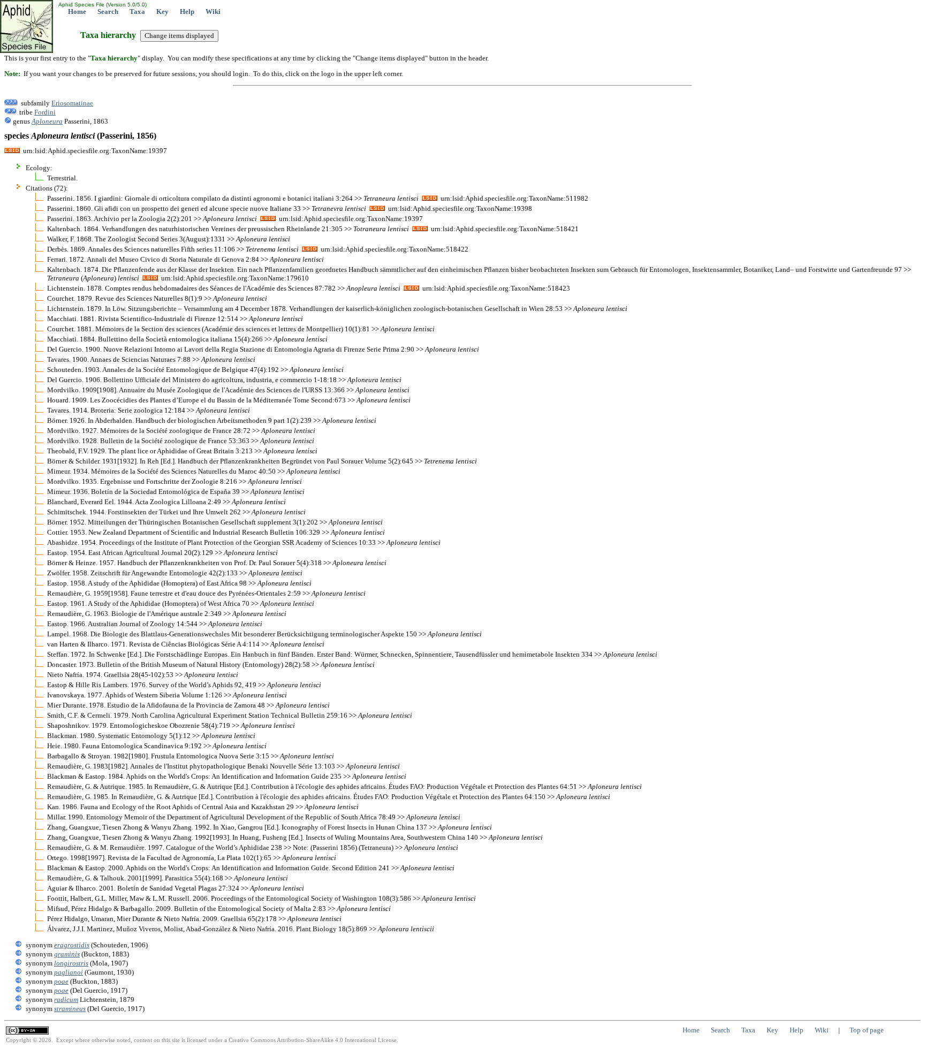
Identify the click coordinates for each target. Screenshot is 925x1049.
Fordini (45, 112)
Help (187, 11)
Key (162, 11)
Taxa (137, 11)
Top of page (867, 1030)
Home (77, 11)
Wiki (213, 11)
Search (107, 11)
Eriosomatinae (72, 103)
